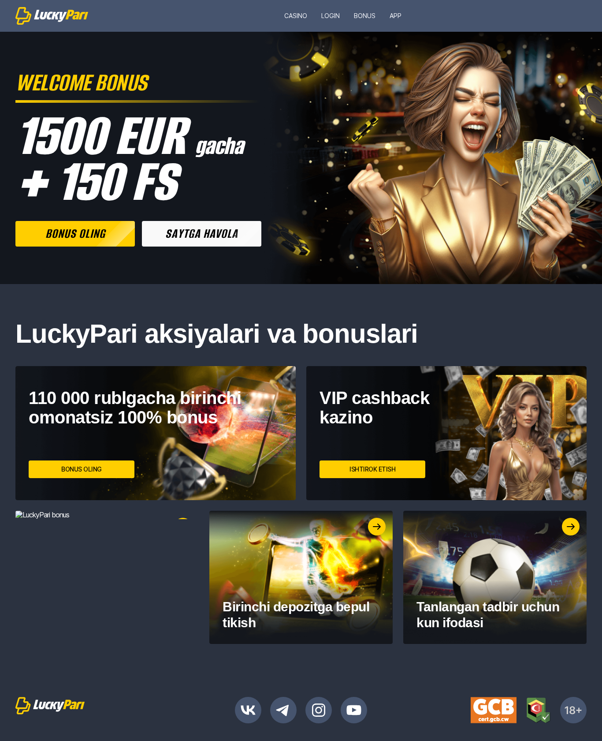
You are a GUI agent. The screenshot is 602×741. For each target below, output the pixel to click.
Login (330, 15)
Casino (295, 15)
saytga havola (201, 233)
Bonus (364, 15)
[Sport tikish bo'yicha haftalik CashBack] (107, 515)
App (395, 15)
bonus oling (75, 233)
